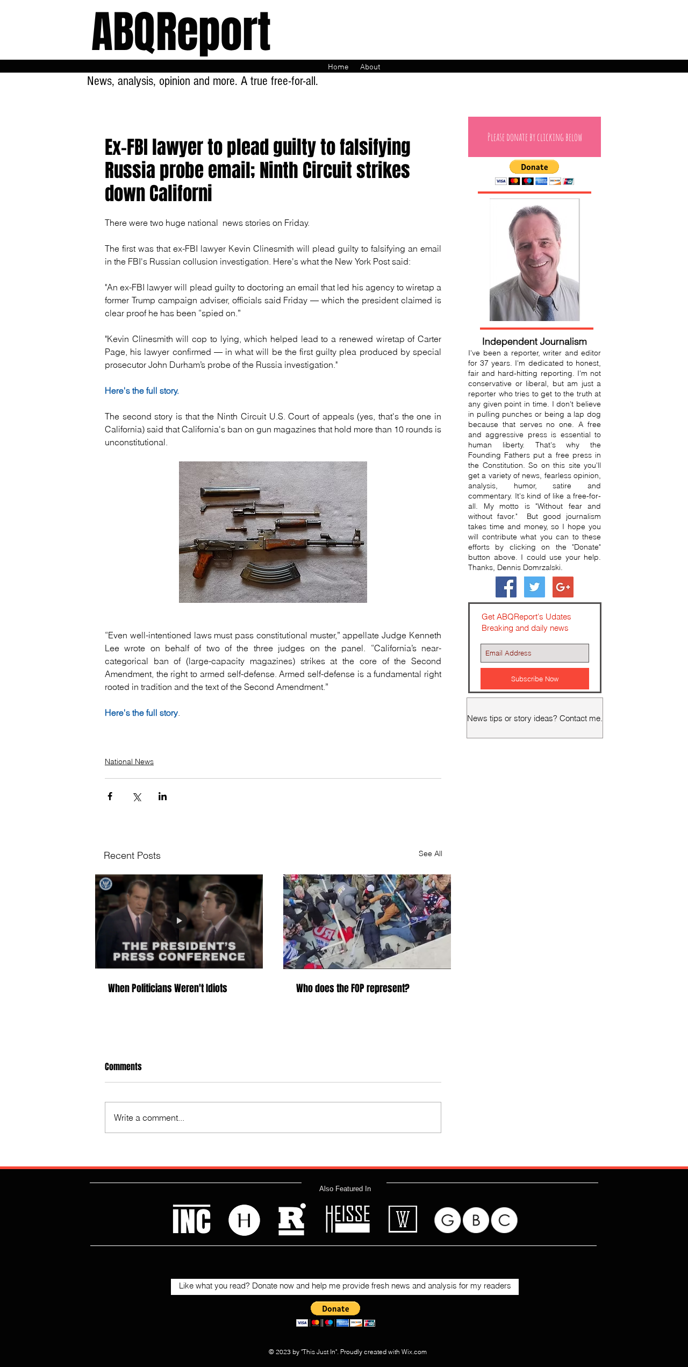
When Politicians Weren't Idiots (167, 988)
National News (129, 761)
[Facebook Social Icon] (506, 586)
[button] (534, 137)
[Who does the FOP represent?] (367, 921)
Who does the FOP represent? (353, 988)
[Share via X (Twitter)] (136, 796)
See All (430, 853)
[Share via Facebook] (110, 796)
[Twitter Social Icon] (534, 586)
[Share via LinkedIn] (162, 796)
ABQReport (181, 32)
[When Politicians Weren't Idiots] (179, 921)
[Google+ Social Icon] (563, 586)
